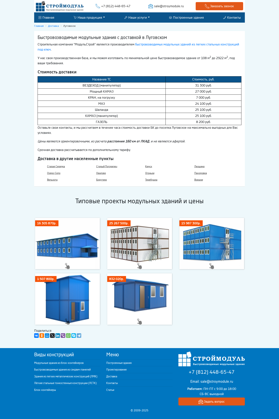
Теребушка (151, 179)
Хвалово (101, 173)
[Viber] (63, 335)
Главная (48, 17)
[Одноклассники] (41, 335)
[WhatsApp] (68, 335)
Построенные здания (188, 17)
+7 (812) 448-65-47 (115, 6)
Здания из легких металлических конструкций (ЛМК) (65, 376)
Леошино (199, 166)
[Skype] (73, 335)
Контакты (233, 17)
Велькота (52, 179)
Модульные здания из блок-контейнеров (59, 363)
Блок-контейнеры (45, 390)
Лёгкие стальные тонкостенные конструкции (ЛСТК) (65, 383)
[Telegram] (79, 335)
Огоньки (149, 173)
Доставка (111, 376)
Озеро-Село (53, 173)
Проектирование (116, 369)
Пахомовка (200, 173)
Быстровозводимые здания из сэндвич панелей (62, 369)
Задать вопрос (214, 401)
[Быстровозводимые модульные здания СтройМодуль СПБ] (60, 6)
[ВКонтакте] (36, 335)
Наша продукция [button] (89, 17)
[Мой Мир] (47, 335)
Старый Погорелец (106, 166)
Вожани (198, 179)
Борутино (101, 179)
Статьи (110, 390)
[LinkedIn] (57, 335)
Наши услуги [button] (137, 17)
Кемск (148, 166)
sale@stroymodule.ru (169, 6)
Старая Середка (56, 166)
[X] (52, 335)
